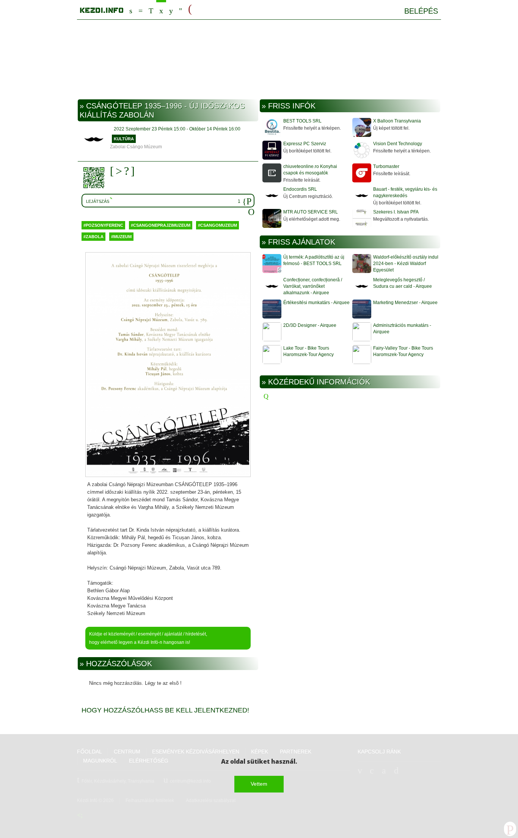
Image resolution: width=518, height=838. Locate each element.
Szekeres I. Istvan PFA (396, 212)
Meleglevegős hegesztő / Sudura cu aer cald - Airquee (402, 283)
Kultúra (124, 139)
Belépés (421, 11)
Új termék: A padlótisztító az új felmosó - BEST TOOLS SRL (313, 260)
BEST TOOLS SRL (302, 121)
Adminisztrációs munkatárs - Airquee (402, 328)
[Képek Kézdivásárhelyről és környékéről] (171, 9)
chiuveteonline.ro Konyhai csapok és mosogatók (310, 170)
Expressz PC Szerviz (304, 143)
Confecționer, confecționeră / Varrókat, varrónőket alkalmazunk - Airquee (312, 286)
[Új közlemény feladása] (151, 9)
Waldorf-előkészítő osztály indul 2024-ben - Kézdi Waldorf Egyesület (405, 263)
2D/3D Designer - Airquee (309, 325)
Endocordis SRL (300, 189)
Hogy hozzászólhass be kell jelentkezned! (165, 710)
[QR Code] (96, 177)
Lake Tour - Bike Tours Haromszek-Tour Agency (308, 351)
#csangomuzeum (217, 225)
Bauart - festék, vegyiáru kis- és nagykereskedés (405, 192)
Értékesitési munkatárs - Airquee (316, 302)
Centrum (140, 9)
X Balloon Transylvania (397, 121)
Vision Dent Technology (397, 143)
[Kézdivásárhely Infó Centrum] (101, 9)
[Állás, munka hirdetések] (190, 9)
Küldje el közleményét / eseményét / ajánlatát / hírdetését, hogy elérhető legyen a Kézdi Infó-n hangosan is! (148, 638)
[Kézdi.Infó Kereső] (130, 9)
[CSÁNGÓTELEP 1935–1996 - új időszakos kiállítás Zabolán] (168, 365)
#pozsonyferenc (103, 225)
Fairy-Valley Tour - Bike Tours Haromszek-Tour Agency (403, 351)
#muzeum (121, 236)
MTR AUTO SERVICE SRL (310, 212)
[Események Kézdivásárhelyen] (161, 9)
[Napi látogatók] (251, 212)
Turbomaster (386, 166)
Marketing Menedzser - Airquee (405, 302)
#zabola (93, 236)
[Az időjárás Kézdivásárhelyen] (180, 9)
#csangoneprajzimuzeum (160, 225)
